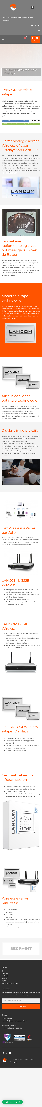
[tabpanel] (21, 62)
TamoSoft (5, 973)
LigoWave (5, 981)
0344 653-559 (15, 17)
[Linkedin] (32, 25)
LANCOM (5, 978)
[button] (12, 1102)
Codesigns (13, 1062)
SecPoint (5, 976)
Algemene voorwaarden (10, 983)
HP (3, 971)
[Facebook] (35, 25)
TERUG (35, 39)
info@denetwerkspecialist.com (16, 1021)
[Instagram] (38, 25)
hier (10, 927)
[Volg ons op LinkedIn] (3, 1053)
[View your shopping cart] (26, 38)
